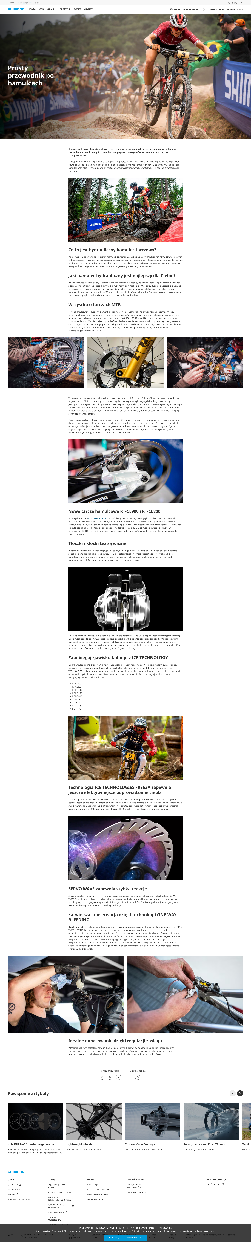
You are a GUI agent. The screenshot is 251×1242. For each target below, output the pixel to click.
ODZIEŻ (88, 9)
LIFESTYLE (64, 9)
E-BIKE (77, 9)
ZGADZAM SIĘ (113, 1238)
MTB (41, 9)
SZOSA (32, 9)
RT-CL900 (93, 518)
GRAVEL (51, 9)
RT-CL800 (103, 518)
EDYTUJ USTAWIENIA (135, 1238)
